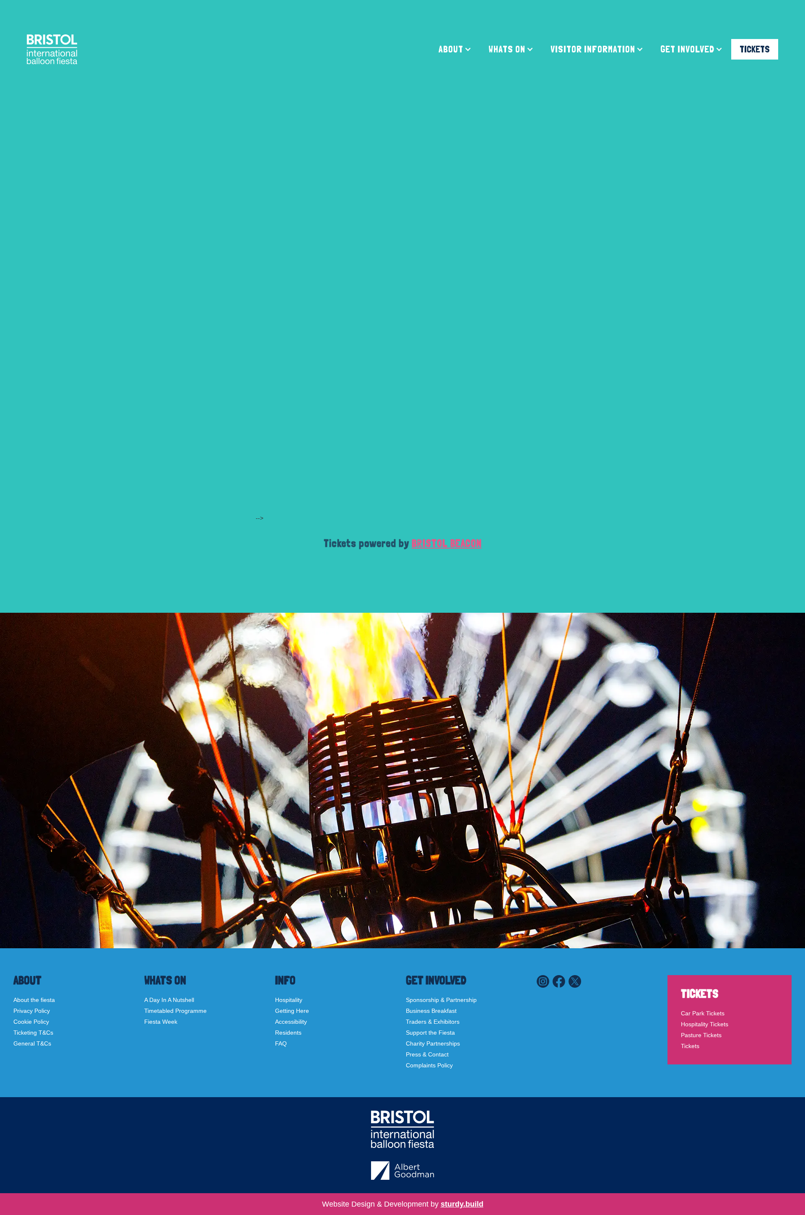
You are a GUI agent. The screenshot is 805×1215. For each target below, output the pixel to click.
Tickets (690, 1046)
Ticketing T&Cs (33, 1032)
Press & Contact (427, 1054)
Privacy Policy (31, 1010)
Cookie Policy (31, 1021)
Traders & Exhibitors (433, 1021)
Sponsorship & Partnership (441, 999)
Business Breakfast (431, 1010)
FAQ (281, 1043)
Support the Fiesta (430, 1032)
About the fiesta (34, 999)
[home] (52, 49)
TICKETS (755, 49)
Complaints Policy (429, 1065)
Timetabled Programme (175, 1010)
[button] (455, 49)
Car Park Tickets (702, 1013)
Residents (288, 1032)
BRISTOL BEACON (447, 543)
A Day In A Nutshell (169, 999)
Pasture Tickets (701, 1035)
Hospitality (288, 999)
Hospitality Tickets (704, 1024)
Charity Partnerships (433, 1043)
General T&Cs (32, 1043)
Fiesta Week (160, 1021)
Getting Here (292, 1010)
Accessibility (291, 1021)
